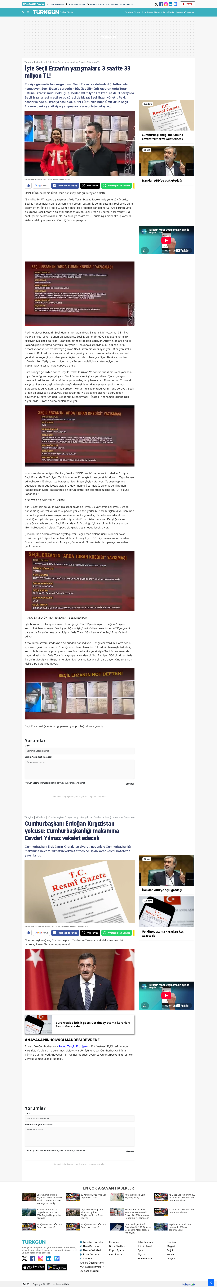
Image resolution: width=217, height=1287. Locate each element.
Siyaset (142, 1254)
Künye (170, 1254)
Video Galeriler (126, 4)
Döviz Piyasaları (57, 4)
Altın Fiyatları (116, 1254)
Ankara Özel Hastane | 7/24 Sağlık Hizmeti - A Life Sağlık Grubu (93, 1267)
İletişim (171, 1258)
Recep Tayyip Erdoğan (73, 1046)
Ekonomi (114, 1242)
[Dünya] (166, 160)
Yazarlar (87, 1258)
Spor (140, 1250)
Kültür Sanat (145, 1246)
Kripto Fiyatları (117, 1250)
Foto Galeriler (112, 4)
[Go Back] (211, 1282)
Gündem (40, 62)
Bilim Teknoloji (146, 1242)
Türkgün (29, 62)
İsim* (27, 745)
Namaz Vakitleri (97, 4)
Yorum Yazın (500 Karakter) (39, 756)
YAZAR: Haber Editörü (61, 179)
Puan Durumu (91, 1254)
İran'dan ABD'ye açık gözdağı (162, 180)
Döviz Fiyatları (117, 1246)
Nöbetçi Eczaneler (77, 4)
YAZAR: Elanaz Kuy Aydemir (66, 926)
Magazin (171, 1246)
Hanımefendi (145, 1258)
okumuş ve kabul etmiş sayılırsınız (55, 782)
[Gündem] (166, 115)
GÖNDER (130, 783)
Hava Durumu (91, 1246)
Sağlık (170, 1250)
